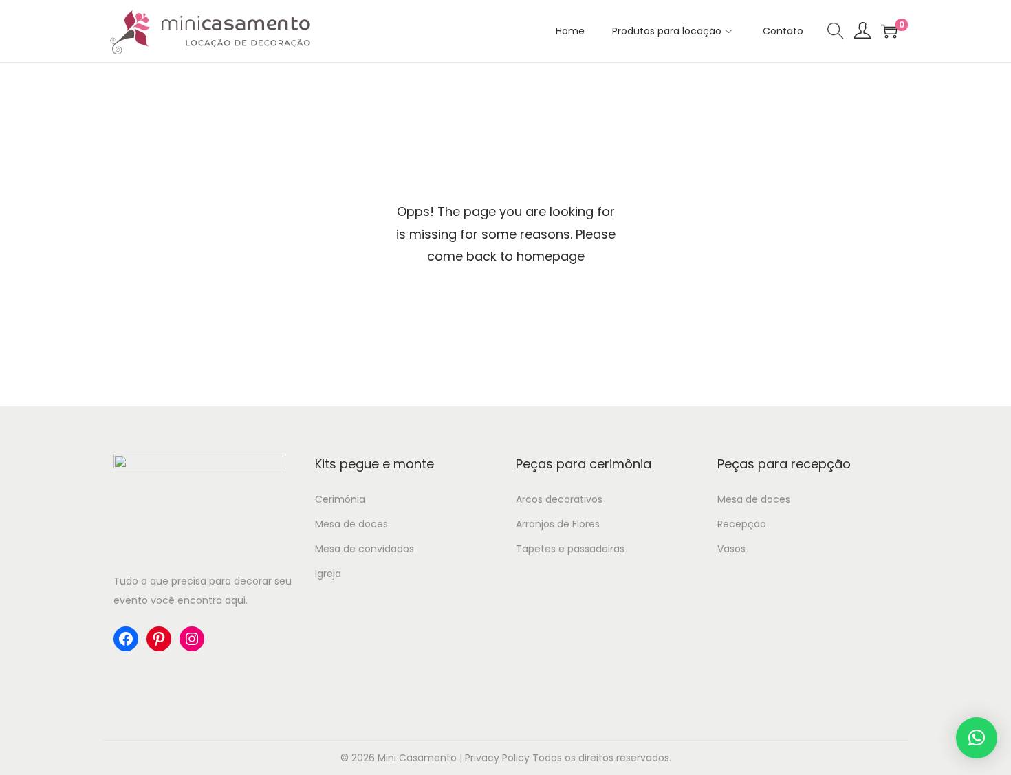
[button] (976, 737)
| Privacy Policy (494, 758)
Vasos (731, 549)
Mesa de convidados (364, 549)
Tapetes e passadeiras (570, 549)
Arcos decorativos (559, 499)
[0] (889, 31)
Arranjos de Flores (558, 524)
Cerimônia (340, 499)
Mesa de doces (351, 524)
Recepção (741, 524)
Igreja (328, 573)
